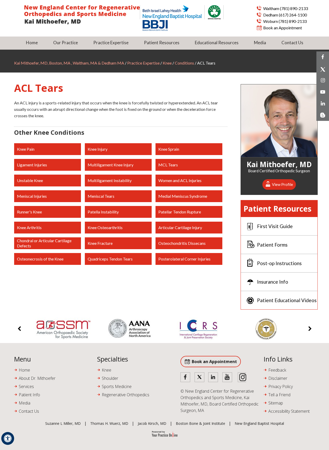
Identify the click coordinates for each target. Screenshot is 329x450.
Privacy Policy (280, 386)
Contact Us (292, 42)
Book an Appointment (282, 27)
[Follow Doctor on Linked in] (213, 377)
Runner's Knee (29, 211)
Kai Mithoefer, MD (279, 163)
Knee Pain (25, 149)
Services (26, 386)
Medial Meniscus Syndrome (182, 196)
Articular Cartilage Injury (180, 227)
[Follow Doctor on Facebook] (185, 377)
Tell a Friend (279, 395)
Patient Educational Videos (287, 300)
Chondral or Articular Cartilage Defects (44, 243)
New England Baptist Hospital (259, 423)
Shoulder (110, 378)
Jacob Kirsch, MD (152, 423)
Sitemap (275, 403)
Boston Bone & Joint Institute (200, 423)
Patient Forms (272, 245)
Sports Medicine (117, 386)
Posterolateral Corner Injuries (184, 258)
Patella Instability (103, 211)
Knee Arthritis (29, 227)
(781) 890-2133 (294, 8)
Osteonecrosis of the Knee (40, 258)
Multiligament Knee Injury (110, 164)
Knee (167, 62)
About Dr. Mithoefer (37, 378)
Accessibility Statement (289, 411)
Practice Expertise (111, 42)
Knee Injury (97, 149)
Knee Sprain (168, 149)
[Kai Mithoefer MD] (82, 14)
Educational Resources (217, 42)
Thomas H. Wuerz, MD (109, 423)
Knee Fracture (100, 243)
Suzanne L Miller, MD (63, 423)
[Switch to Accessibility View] (7, 438)
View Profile (282, 184)
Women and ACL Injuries (180, 180)
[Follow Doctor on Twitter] (199, 377)
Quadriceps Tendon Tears (110, 258)
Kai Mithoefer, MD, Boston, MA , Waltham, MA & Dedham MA (69, 62)
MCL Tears (168, 164)
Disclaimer (277, 378)
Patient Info (29, 395)
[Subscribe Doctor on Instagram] (241, 377)
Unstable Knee (30, 180)
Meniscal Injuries (32, 196)
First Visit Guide (275, 226)
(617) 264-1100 (293, 14)
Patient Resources (161, 42)
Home (32, 42)
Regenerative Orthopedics (125, 395)
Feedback (277, 370)
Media (260, 42)
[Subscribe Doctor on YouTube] (227, 377)
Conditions (184, 62)
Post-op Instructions (279, 263)
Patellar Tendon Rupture (179, 211)
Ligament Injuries (32, 164)
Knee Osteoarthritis (105, 227)
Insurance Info (272, 282)
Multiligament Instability (110, 180)
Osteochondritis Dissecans (182, 243)
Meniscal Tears (101, 196)
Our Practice (65, 42)
